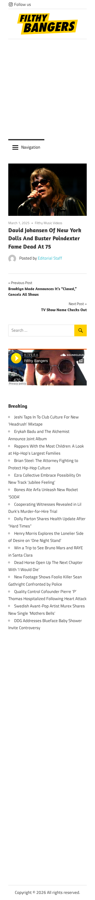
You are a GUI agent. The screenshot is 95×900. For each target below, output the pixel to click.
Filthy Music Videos (48, 222)
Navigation (30, 147)
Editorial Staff (50, 258)
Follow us (22, 4)
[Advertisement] (47, 89)
